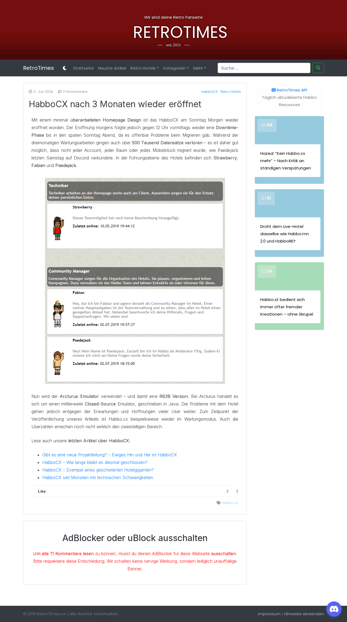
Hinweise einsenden (304, 614)
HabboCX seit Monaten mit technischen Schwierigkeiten (97, 477)
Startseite (83, 68)
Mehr (198, 68)
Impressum (269, 614)
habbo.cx (230, 502)
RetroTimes (173, 32)
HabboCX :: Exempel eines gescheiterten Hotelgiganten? (98, 470)
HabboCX (209, 91)
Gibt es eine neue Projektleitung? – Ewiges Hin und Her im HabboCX (109, 454)
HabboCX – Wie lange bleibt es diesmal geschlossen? (94, 462)
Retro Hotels (143, 68)
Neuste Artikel (112, 68)
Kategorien (174, 68)
